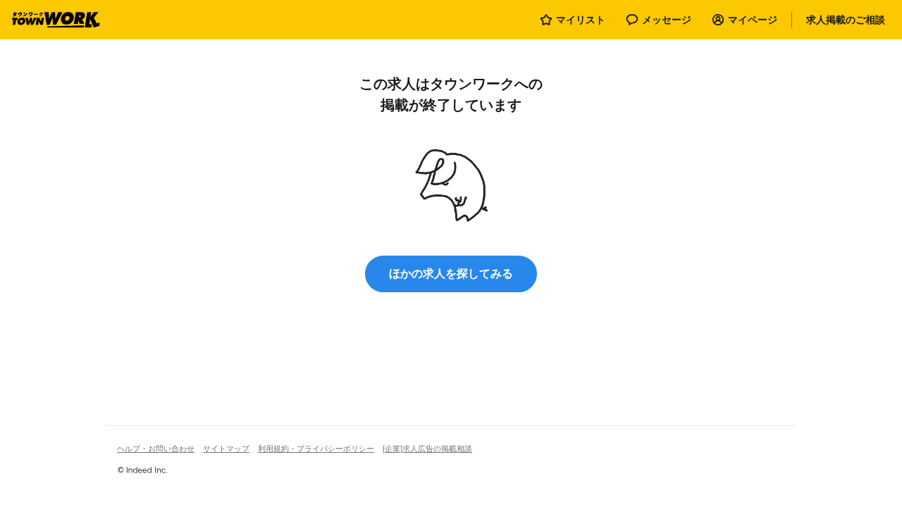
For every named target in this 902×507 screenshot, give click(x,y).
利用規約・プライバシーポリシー (316, 448)
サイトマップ (226, 448)
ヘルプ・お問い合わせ (155, 448)
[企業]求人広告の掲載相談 (427, 448)
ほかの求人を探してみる (451, 274)
